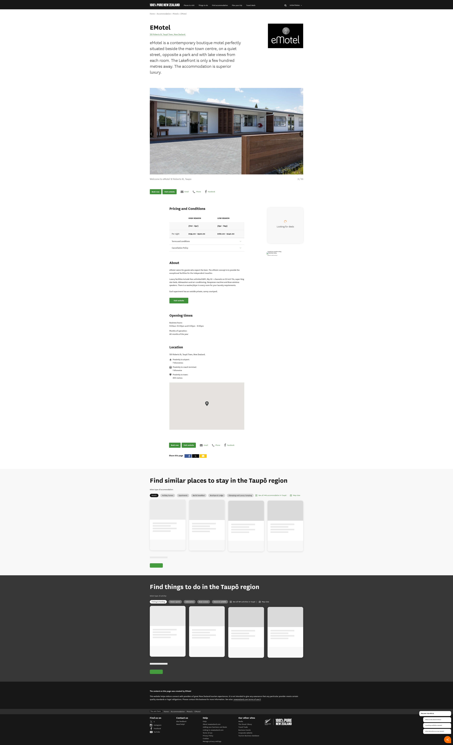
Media (240, 727)
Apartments (183, 495)
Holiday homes (167, 495)
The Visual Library (245, 730)
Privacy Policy (208, 741)
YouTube (156, 737)
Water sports (175, 605)
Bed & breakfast (199, 495)
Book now (155, 191)
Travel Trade (243, 733)
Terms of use (207, 738)
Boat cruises (203, 605)
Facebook (157, 734)
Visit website (169, 191)
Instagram (157, 730)
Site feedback (181, 727)
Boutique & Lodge (216, 495)
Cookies (206, 744)
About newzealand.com (211, 730)
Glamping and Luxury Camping (240, 495)
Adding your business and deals (215, 733)
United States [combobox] (295, 5)
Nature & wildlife (220, 605)
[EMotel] (285, 36)
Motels (154, 495)
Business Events (244, 735)
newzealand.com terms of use (247, 704)
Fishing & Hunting (158, 605)
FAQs (205, 727)
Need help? (180, 730)
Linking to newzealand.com (213, 735)
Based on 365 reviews (272, 255)
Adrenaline (189, 605)
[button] (189, 5)
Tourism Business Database (248, 741)
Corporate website (245, 738)
